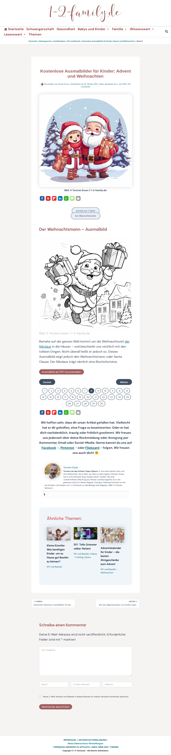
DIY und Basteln (73, 41)
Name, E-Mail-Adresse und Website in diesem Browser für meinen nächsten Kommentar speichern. (86, 696)
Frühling (79, 557)
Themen (35, 34)
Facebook (49, 448)
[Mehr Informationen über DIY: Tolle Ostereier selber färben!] (85, 533)
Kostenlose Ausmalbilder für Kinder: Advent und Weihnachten (108, 41)
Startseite (16, 29)
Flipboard (92, 448)
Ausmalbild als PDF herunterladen (61, 372)
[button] (166, 32)
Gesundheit (66, 29)
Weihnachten (107, 572)
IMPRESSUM (70, 740)
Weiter (124, 382)
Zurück (47, 382)
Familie (117, 29)
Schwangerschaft (40, 29)
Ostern (87, 557)
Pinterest (67, 448)
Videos (93, 553)
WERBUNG (59, 747)
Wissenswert (140, 29)
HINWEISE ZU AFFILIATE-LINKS (81, 747)
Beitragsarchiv (45, 41)
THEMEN (114, 747)
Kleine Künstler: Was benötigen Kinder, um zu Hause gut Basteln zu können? (57, 553)
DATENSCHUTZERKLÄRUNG (92, 740)
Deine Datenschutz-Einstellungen (85, 743)
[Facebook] (44, 494)
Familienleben (59, 41)
